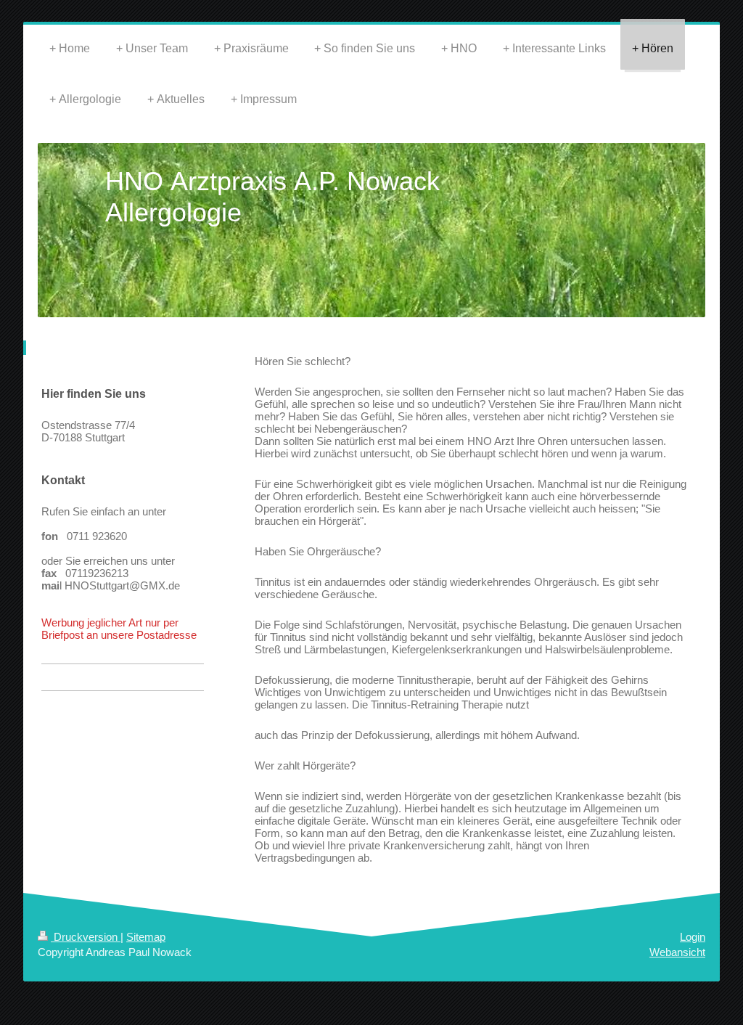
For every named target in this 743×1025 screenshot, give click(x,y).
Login (692, 937)
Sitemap (145, 937)
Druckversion (85, 937)
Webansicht (677, 952)
